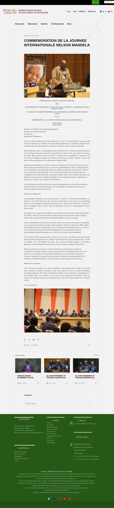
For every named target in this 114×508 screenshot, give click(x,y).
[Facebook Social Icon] (101, 11)
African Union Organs (22, 428)
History (49, 423)
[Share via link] (38, 339)
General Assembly (20, 452)
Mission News (52, 434)
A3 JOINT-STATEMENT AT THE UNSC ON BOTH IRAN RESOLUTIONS (56, 377)
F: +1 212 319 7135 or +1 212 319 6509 (86, 459)
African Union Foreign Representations (28, 433)
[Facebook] (48, 498)
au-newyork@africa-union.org (85, 424)
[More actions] (89, 36)
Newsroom (19, 24)
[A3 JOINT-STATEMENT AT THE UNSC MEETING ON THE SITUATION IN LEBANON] (86, 365)
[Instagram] (111, 11)
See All (97, 355)
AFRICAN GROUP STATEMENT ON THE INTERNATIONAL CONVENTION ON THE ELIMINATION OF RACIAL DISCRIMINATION (27, 377)
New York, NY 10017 (80, 450)
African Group (52, 429)
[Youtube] (64, 498)
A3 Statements (57, 24)
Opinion (44, 24)
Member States (52, 427)
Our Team (50, 425)
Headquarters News (54, 436)
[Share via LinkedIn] (33, 339)
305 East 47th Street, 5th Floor (83, 447)
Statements (32, 24)
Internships (51, 443)
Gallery (49, 438)
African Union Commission (24, 426)
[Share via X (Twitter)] (29, 339)
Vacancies (50, 440)
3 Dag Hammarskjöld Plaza (82, 444)
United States (78, 453)
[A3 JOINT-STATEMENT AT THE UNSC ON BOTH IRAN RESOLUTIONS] (57, 365)
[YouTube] (109, 11)
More (69, 24)
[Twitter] (103, 11)
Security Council (19, 454)
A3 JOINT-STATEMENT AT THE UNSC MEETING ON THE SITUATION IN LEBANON (85, 377)
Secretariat (18, 456)
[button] (75, 11)
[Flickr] (59, 498)
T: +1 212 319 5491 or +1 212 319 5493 (86, 456)
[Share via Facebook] (25, 339)
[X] (54, 498)
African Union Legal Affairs (24, 430)
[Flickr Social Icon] (106, 11)
